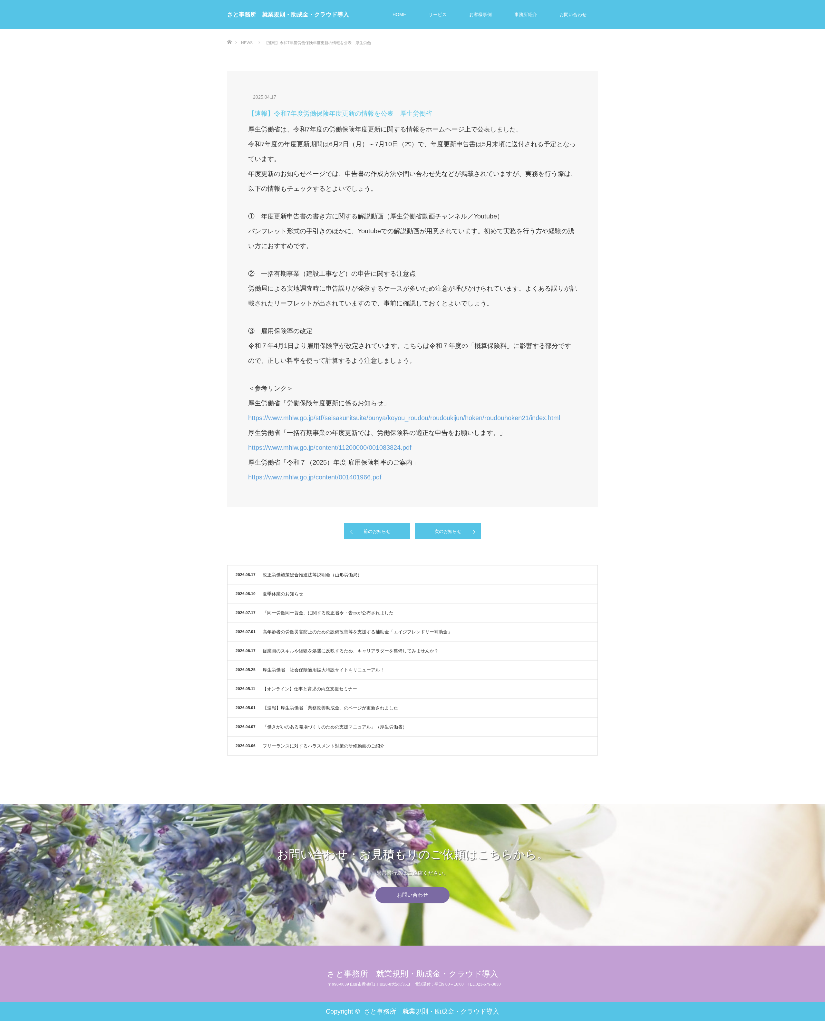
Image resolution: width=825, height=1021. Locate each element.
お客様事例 (480, 14)
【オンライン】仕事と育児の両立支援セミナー (309, 688)
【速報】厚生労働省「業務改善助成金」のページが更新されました (330, 707)
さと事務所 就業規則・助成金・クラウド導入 (288, 14)
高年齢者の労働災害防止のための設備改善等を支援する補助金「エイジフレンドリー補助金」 (357, 631)
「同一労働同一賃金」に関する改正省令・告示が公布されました (328, 612)
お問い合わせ (573, 14)
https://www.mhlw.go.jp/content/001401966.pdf (315, 477)
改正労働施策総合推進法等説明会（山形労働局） (312, 574)
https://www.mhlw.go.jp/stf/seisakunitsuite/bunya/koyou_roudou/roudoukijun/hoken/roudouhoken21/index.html (404, 417)
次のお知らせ (447, 531)
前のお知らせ (377, 531)
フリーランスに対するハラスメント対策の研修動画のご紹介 (323, 745)
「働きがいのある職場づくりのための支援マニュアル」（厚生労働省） (335, 726)
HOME (399, 14)
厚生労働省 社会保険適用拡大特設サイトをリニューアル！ (323, 669)
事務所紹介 (525, 14)
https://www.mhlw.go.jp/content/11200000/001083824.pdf (330, 447)
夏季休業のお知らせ (283, 593)
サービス (438, 14)
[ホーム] (229, 31)
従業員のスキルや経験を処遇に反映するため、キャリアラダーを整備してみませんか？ (351, 650)
